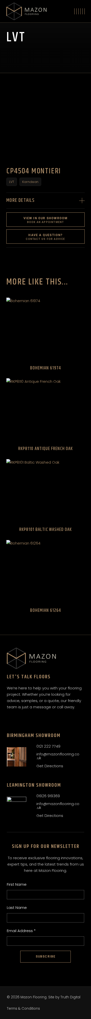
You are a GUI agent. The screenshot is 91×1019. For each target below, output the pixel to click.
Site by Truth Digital (64, 997)
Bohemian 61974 (45, 368)
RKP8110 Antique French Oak (45, 448)
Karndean (30, 182)
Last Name (17, 907)
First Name (17, 884)
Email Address (21, 930)
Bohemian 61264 (45, 610)
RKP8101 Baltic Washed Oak (45, 529)
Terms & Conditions (23, 1008)
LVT (11, 182)
